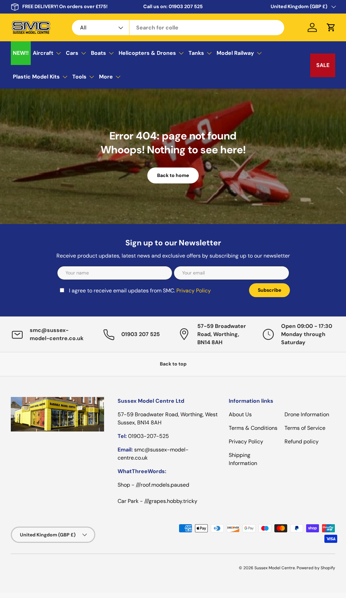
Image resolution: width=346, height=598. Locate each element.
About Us (240, 414)
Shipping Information (243, 459)
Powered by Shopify (316, 568)
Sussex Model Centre (274, 568)
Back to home (173, 175)
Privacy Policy (193, 290)
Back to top (173, 364)
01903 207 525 (186, 6)
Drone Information (307, 414)
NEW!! (21, 53)
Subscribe (269, 290)
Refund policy (302, 441)
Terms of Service (305, 427)
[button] (331, 27)
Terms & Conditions (253, 427)
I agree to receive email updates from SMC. (140, 290)
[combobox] (178, 27)
